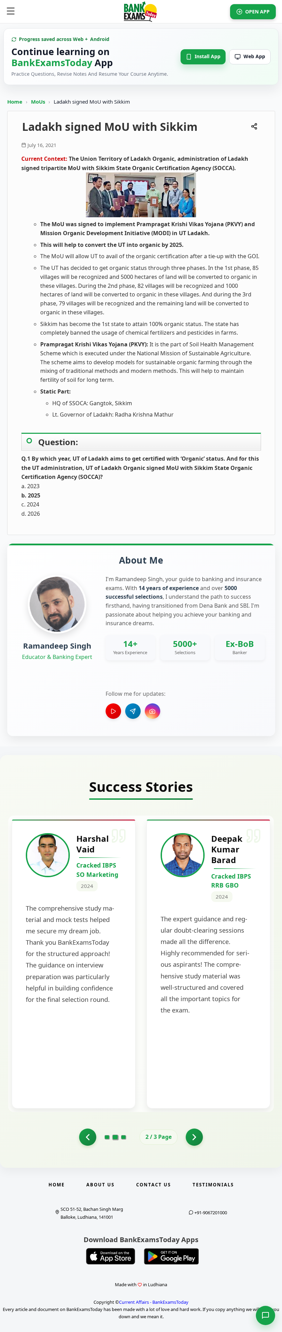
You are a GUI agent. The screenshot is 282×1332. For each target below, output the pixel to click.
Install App (207, 56)
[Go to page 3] (123, 1137)
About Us (100, 1185)
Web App (254, 56)
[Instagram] (152, 711)
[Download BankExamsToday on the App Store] (110, 1256)
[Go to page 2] (115, 1137)
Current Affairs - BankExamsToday (153, 1302)
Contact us (153, 1185)
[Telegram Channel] (133, 711)
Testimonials (213, 1185)
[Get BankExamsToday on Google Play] (171, 1256)
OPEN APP (257, 11)
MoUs (38, 101)
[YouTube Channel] (113, 711)
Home (14, 101)
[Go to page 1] (87, 1137)
